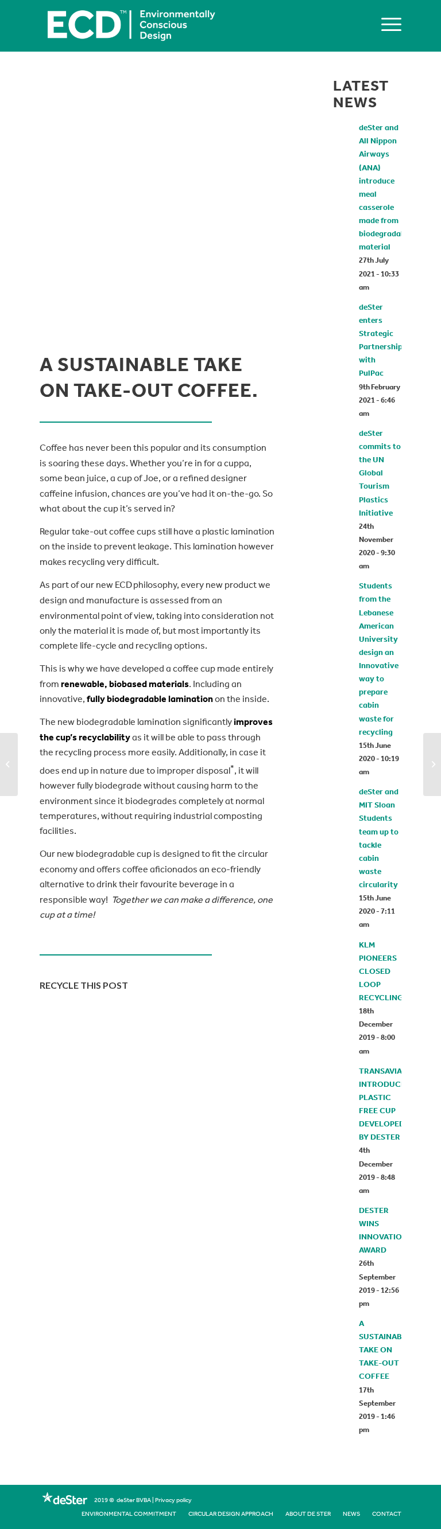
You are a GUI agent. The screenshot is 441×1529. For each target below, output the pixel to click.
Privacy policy (173, 1501)
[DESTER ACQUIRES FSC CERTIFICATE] (9, 764)
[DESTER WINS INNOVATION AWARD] (432, 764)
